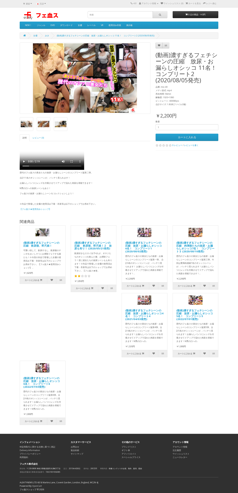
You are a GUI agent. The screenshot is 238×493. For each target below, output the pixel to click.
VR (102, 25)
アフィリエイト (129, 453)
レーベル (91, 25)
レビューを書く (191, 145)
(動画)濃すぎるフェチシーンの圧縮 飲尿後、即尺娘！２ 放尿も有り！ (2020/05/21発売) (93, 245)
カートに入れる (187, 137)
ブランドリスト (129, 446)
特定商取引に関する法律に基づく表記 (37, 446)
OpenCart (37, 485)
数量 (158, 121)
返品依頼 (75, 450)
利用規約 (24, 457)
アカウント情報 (180, 446)
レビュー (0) (38, 137)
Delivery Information (30, 450)
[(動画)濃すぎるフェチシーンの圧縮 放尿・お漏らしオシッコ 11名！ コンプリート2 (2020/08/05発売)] (85, 78)
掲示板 (129, 25)
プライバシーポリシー (30, 453)
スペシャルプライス (131, 457)
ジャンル (41, 25)
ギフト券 (126, 450)
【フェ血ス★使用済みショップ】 (35, 209)
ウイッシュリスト (181, 453)
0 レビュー (177, 145)
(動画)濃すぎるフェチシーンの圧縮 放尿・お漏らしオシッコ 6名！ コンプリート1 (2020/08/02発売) (143, 247)
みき (47, 35)
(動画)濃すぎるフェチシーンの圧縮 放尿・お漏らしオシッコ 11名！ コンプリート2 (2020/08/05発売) (105, 35)
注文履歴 (177, 450)
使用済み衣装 (115, 25)
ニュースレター (180, 457)
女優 (80, 25)
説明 (24, 137)
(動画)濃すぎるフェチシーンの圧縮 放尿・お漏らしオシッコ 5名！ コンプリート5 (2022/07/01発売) (194, 315)
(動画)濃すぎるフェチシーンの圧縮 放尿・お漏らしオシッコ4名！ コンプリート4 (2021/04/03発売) (144, 315)
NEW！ (28, 25)
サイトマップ (77, 453)
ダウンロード (66, 25)
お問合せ (75, 446)
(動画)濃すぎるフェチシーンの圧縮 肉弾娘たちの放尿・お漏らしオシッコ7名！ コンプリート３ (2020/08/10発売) (195, 247)
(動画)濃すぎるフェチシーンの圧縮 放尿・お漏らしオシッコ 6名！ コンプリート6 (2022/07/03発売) (41, 382)
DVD (53, 25)
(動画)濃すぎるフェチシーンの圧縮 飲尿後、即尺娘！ (41, 244)
